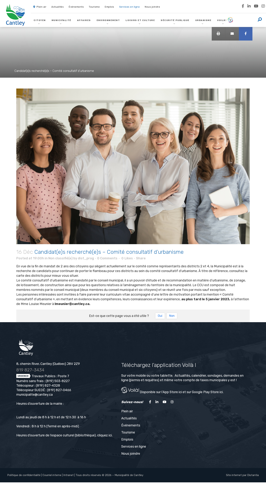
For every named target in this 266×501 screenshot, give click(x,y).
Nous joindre (130, 454)
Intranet (68, 475)
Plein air (127, 411)
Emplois (127, 439)
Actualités (129, 418)
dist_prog (86, 258)
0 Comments (107, 258)
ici (110, 435)
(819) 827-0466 (59, 390)
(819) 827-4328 (48, 386)
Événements (130, 425)
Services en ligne (133, 447)
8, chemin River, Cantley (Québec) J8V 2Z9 (48, 364)
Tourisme (128, 432)
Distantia (253, 475)
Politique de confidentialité (24, 475)
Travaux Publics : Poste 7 (50, 376)
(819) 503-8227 (58, 381)
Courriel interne (52, 475)
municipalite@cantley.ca (34, 395)
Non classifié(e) (60, 258)
